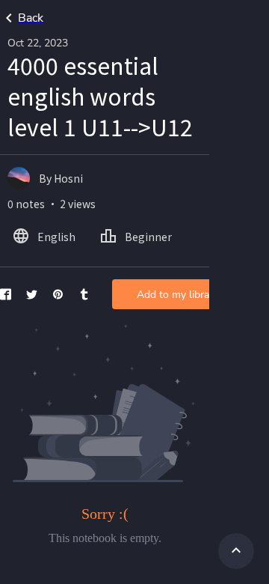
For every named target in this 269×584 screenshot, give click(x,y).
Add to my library (177, 295)
